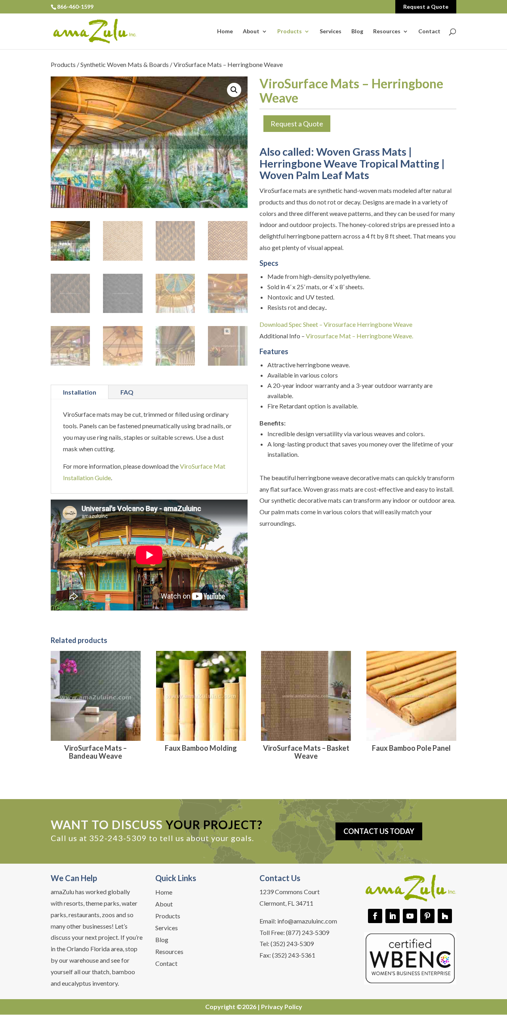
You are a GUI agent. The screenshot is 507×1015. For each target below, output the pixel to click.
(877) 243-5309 (307, 932)
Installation (79, 392)
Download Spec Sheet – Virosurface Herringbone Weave (335, 324)
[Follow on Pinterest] (427, 916)
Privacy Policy (281, 1006)
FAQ (126, 392)
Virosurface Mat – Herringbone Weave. (359, 336)
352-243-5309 (118, 838)
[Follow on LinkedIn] (392, 916)
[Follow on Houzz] (445, 916)
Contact (429, 31)
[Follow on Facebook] (375, 916)
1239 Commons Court (289, 891)
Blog (357, 31)
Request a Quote (425, 6)
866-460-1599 (75, 6)
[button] (234, 90)
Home (225, 31)
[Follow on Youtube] (410, 916)
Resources (386, 31)
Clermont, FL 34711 (286, 903)
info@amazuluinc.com (307, 921)
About (251, 31)
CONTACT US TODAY (378, 831)
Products (289, 31)
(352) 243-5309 (292, 943)
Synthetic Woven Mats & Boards (124, 64)
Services (330, 31)
